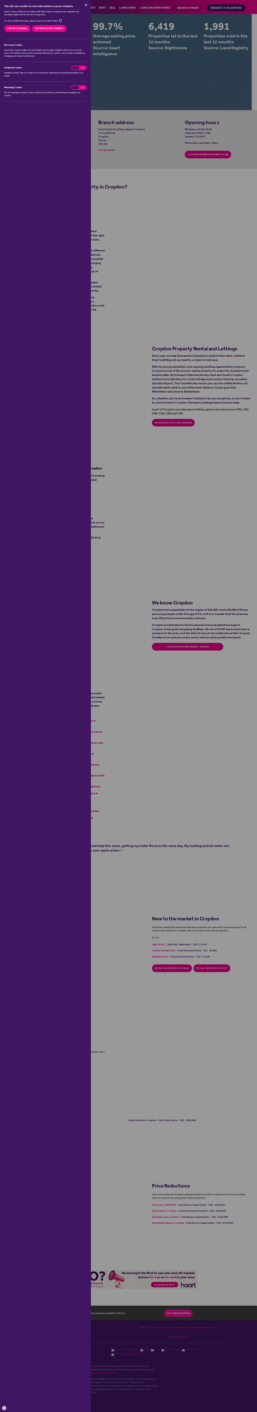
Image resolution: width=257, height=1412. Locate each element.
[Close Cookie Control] (86, 5)
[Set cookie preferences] (7, 1405)
